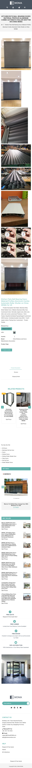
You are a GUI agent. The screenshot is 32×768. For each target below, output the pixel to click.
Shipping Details (16, 376)
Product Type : (5, 344)
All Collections (6, 752)
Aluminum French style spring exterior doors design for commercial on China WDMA (8, 413)
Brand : (3, 339)
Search (4, 749)
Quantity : (3, 336)
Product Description (15, 368)
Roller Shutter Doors (7, 462)
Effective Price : (5, 326)
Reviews (16, 372)
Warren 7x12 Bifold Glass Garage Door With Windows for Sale (16, 504)
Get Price (4, 529)
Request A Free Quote (8, 747)
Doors (3, 452)
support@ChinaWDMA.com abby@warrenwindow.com (9, 735)
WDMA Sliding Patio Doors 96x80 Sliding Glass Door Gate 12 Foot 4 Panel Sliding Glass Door (9, 555)
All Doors (4, 448)
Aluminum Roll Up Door (8, 450)
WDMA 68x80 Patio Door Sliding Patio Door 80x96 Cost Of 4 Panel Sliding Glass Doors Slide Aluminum (9, 565)
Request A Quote (6, 328)
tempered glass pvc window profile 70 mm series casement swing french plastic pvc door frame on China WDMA (23, 415)
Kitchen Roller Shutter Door (9, 456)
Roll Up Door (5, 460)
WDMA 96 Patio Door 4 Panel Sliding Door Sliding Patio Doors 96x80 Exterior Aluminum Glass (8, 545)
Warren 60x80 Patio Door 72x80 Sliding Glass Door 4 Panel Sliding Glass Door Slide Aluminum (8, 525)
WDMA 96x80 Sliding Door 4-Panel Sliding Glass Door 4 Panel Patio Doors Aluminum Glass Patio (9, 575)
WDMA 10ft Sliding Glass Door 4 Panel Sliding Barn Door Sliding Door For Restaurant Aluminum (8, 535)
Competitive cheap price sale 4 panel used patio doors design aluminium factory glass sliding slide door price (8, 585)
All (2, 24)
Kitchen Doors (6, 454)
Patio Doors (5, 458)
